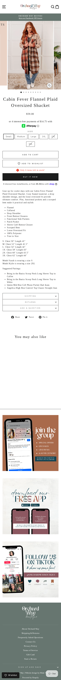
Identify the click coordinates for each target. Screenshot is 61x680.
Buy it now (30, 177)
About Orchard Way (30, 629)
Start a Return (30, 659)
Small (8, 136)
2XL (53, 136)
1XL (44, 136)
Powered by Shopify (30, 678)
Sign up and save (29, 667)
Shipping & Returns (30, 633)
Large (33, 136)
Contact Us (31, 642)
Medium (21, 136)
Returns (30, 302)
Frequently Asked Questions (30, 637)
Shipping (30, 296)
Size (30, 131)
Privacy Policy (30, 646)
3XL (30, 144)
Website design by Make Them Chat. (39, 673)
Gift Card (30, 655)
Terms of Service (30, 650)
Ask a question (30, 308)
